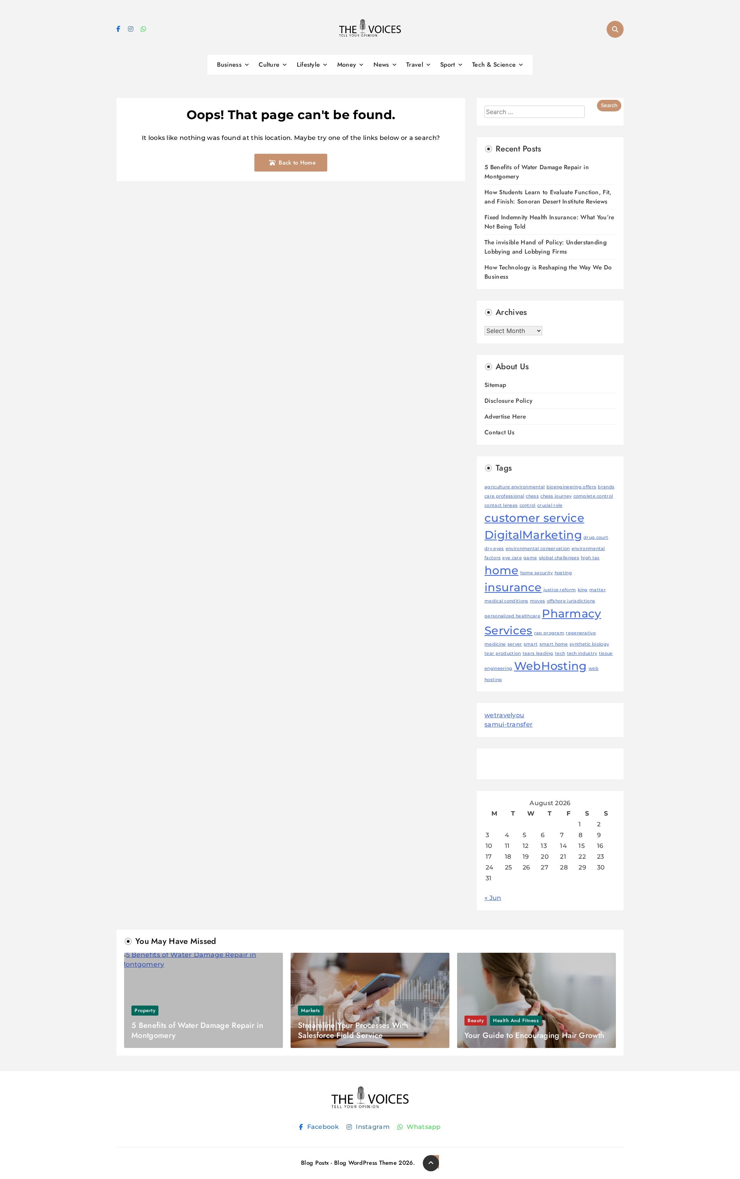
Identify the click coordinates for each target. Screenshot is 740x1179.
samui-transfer (508, 724)
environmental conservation (538, 548)
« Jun (492, 897)
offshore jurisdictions (571, 601)
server (515, 644)
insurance (513, 587)
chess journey (556, 496)
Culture (269, 64)
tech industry (582, 653)
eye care (511, 557)
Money (347, 64)
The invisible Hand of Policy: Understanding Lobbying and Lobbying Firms (545, 247)
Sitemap (495, 384)
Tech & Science (494, 64)
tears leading (538, 653)
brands (606, 486)
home (501, 570)
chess (532, 496)
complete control (593, 496)
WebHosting (550, 666)
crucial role (550, 505)
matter (597, 589)
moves (537, 601)
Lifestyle (308, 64)
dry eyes (494, 548)
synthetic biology (589, 644)
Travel (414, 64)
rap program (549, 633)
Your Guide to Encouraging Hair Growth (534, 1035)
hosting (563, 572)
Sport (447, 64)
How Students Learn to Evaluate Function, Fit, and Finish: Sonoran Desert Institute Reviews (548, 197)
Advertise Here (505, 416)
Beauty (476, 1020)
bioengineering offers (571, 486)
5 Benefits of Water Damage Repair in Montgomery (197, 1030)
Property (145, 1010)
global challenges (559, 557)
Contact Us (499, 432)
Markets (310, 1010)
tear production (502, 653)
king (583, 589)
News (381, 64)
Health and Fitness (516, 1020)
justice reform (559, 589)
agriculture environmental (514, 486)
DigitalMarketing (533, 535)
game (530, 557)
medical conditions (506, 601)
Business (229, 64)
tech (560, 653)
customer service (534, 518)
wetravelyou (504, 715)
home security (536, 572)
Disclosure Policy (508, 400)
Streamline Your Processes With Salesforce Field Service (353, 1030)
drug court (596, 537)
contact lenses (501, 505)
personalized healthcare (512, 616)
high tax (590, 557)
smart (531, 644)
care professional (504, 496)
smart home (554, 644)
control (528, 505)
